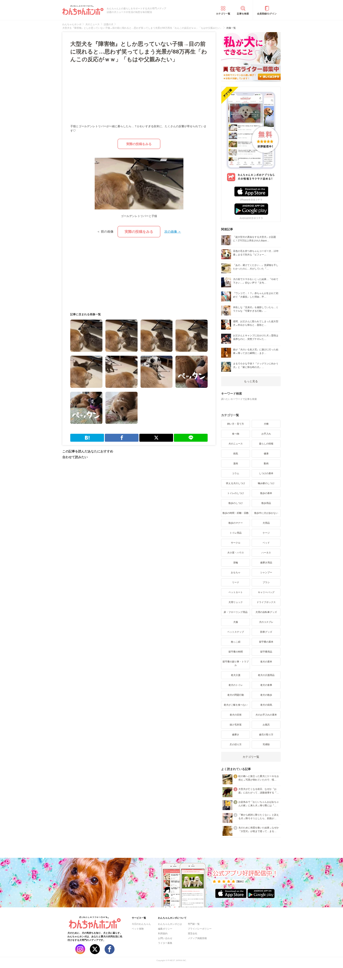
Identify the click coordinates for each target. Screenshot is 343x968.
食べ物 (235, 433)
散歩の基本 (266, 493)
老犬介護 (235, 675)
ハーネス (266, 552)
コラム (235, 473)
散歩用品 (266, 503)
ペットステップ (235, 632)
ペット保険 (138, 928)
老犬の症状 (236, 714)
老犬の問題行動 (235, 695)
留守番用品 (266, 651)
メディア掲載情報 (197, 938)
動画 (266, 463)
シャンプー (266, 572)
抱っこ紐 (235, 641)
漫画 (235, 463)
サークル (235, 542)
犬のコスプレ (266, 622)
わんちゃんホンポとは (170, 924)
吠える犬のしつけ (235, 483)
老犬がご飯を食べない (236, 704)
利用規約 (163, 933)
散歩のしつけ (235, 503)
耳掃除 (266, 744)
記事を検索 (243, 13)
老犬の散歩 (266, 695)
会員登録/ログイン (267, 13)
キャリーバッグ (266, 592)
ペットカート (235, 592)
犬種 (266, 423)
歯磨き (235, 734)
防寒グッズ (266, 632)
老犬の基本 (266, 661)
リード (235, 582)
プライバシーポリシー (200, 928)
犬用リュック (235, 602)
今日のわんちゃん (141, 924)
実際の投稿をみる (139, 144)
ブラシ (266, 582)
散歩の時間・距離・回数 (236, 513)
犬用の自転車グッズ (266, 612)
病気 (235, 453)
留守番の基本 (266, 641)
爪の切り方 (236, 744)
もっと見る (251, 381)
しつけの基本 (266, 473)
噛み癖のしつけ (266, 483)
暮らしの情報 (266, 443)
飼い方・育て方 (235, 423)
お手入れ (266, 433)
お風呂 (266, 724)
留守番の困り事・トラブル (236, 663)
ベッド (266, 542)
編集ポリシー (165, 928)
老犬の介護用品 (266, 675)
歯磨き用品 (266, 562)
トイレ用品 (236, 532)
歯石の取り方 (266, 734)
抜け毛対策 (236, 724)
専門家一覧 (194, 924)
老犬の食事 (266, 685)
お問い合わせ (165, 938)
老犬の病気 (266, 704)
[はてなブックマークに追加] (87, 438)
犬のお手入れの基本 (266, 714)
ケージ (266, 532)
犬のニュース (235, 443)
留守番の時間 (235, 651)
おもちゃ (235, 572)
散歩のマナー (235, 523)
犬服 (235, 622)
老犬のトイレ (235, 685)
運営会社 (192, 933)
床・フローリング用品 (236, 612)
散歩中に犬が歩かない (266, 513)
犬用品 (266, 523)
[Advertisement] (104, 94)
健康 (266, 453)
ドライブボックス (266, 602)
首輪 (235, 562)
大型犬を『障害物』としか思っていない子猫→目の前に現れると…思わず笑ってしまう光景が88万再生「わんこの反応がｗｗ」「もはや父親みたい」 (138, 51)
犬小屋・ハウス (235, 552)
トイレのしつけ (235, 493)
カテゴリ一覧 (223, 13)
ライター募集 (165, 943)
